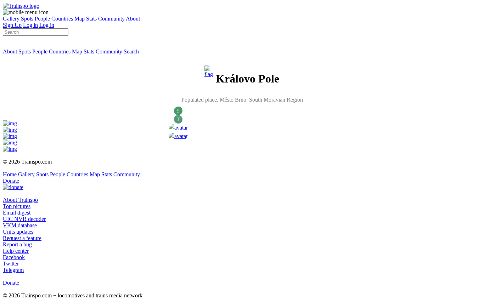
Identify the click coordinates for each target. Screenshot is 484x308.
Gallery (11, 19)
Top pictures (16, 206)
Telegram (13, 270)
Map (79, 19)
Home (10, 174)
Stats (91, 19)
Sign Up (12, 25)
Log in (30, 25)
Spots (27, 19)
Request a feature (22, 238)
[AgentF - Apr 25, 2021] (178, 128)
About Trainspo (20, 200)
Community (111, 19)
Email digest (16, 213)
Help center (16, 251)
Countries (62, 19)
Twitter (11, 264)
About (133, 19)
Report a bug (17, 244)
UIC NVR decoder (24, 219)
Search (131, 52)
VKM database (20, 225)
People (42, 19)
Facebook (14, 257)
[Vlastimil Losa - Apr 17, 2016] (178, 136)
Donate (11, 181)
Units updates (18, 232)
